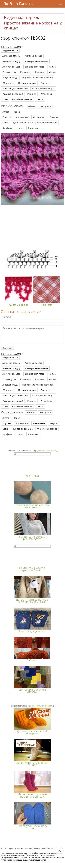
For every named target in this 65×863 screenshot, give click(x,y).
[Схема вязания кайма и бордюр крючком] (32, 274)
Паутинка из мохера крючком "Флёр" (32, 538)
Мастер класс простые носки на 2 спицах (32, 795)
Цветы (40, 99)
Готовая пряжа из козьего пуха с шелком (32, 506)
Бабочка (31, 106)
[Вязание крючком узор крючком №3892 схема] (32, 169)
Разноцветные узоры (43, 88)
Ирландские (22, 117)
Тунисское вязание (23, 122)
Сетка (5, 122)
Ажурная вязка (10, 50)
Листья (53, 72)
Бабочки (32, 660)
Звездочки (45, 106)
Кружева (6, 117)
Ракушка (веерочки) (12, 93)
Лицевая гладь (10, 77)
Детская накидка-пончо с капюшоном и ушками (32, 601)
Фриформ (7, 128)
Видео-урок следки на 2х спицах (32, 764)
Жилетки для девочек (32, 631)
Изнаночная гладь (34, 66)
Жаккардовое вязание (36, 61)
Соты (5, 99)
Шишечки (33, 128)
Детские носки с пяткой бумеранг (32, 732)
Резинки (31, 93)
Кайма (52, 66)
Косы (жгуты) (9, 72)
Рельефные (46, 93)
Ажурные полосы (11, 55)
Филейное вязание (22, 99)
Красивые (25, 72)
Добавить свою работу (46, 450)
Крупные (40, 72)
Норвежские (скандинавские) (37, 77)
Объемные (8, 83)
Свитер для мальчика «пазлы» (32, 691)
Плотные (45, 83)
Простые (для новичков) (15, 88)
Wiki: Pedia (32, 475)
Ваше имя (6, 317)
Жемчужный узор (11, 66)
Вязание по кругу (11, 61)
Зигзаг (5, 111)
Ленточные (39, 117)
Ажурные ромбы (33, 55)
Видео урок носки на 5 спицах (32, 827)
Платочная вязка (27, 83)
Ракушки (54, 117)
